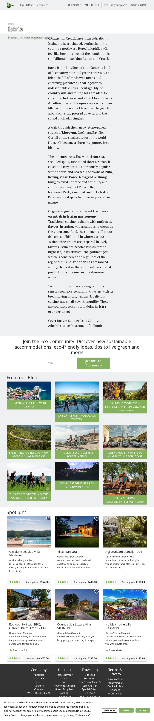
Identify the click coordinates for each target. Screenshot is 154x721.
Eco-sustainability (90, 696)
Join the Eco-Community (93, 363)
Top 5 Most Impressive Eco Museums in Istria (77, 485)
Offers (29, 5)
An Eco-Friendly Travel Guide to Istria (77, 417)
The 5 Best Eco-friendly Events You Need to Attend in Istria (28, 496)
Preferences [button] (82, 715)
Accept (143, 710)
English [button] (75, 4)
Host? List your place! (115, 5)
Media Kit (38, 678)
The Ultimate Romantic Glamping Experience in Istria (125, 499)
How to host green (64, 685)
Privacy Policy (115, 682)
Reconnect (42, 5)
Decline (126, 710)
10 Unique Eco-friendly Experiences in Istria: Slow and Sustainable (125, 407)
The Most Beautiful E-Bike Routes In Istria (76, 454)
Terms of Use (115, 679)
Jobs (38, 682)
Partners (39, 685)
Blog (21, 5)
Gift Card (93, 5)
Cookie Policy (115, 686)
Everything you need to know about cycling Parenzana (28, 454)
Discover (90, 693)
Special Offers (90, 689)
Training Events (64, 696)
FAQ (64, 682)
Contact (38, 689)
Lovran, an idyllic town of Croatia (28, 404)
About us (39, 674)
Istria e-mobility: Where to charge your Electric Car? (125, 454)
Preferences (109, 710)
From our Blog (22, 377)
